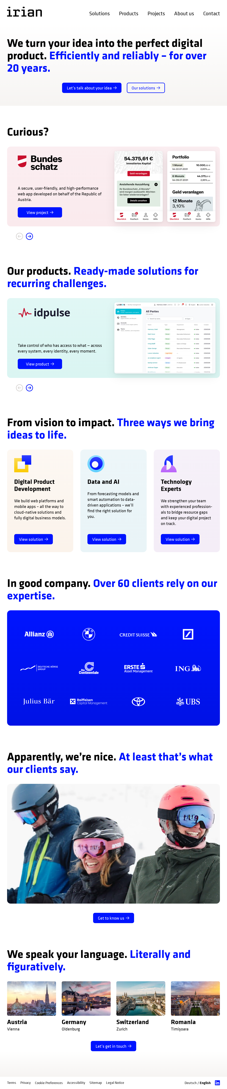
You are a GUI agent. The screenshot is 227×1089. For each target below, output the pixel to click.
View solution (31, 539)
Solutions (99, 13)
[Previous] (19, 236)
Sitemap (95, 1082)
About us (184, 13)
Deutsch (191, 1083)
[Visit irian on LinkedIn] (217, 1082)
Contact (211, 13)
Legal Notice (115, 1082)
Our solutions (143, 88)
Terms (11, 1082)
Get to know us (111, 918)
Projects (156, 13)
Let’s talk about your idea (89, 88)
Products (128, 13)
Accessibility (76, 1082)
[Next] (29, 236)
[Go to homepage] (24, 12)
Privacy (25, 1082)
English (205, 1082)
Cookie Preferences (49, 1083)
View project (37, 212)
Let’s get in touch (111, 1046)
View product (37, 364)
